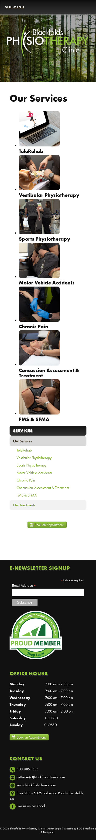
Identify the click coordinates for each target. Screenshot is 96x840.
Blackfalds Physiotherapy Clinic (27, 828)
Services (23, 430)
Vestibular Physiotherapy (34, 457)
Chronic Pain (26, 480)
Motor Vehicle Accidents (34, 472)
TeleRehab (24, 450)
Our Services (22, 441)
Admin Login (54, 828)
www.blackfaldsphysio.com (36, 785)
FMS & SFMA (27, 495)
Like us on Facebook (31, 805)
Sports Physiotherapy (31, 465)
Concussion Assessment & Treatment (43, 487)
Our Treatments (24, 505)
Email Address (24, 585)
